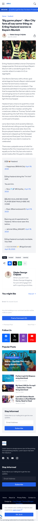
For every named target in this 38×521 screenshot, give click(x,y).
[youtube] (12, 458)
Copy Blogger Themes (20, 501)
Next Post (31, 325)
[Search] (34, 4)
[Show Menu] (3, 4)
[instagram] (17, 458)
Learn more (16, 510)
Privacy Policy (21, 498)
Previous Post (8, 325)
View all (31, 294)
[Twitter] (15, 263)
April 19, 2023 (10, 249)
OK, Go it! (19, 514)
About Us (12, 498)
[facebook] (3, 458)
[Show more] (25, 263)
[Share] (34, 36)
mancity (25, 257)
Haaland (18, 257)
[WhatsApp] (20, 263)
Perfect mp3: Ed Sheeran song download (25, 377)
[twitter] (8, 458)
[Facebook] (10, 263)
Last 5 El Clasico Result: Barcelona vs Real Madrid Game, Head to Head (25, 399)
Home (4, 16)
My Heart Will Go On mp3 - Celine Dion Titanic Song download (25, 387)
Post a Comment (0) (19, 318)
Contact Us (32, 498)
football (10, 16)
